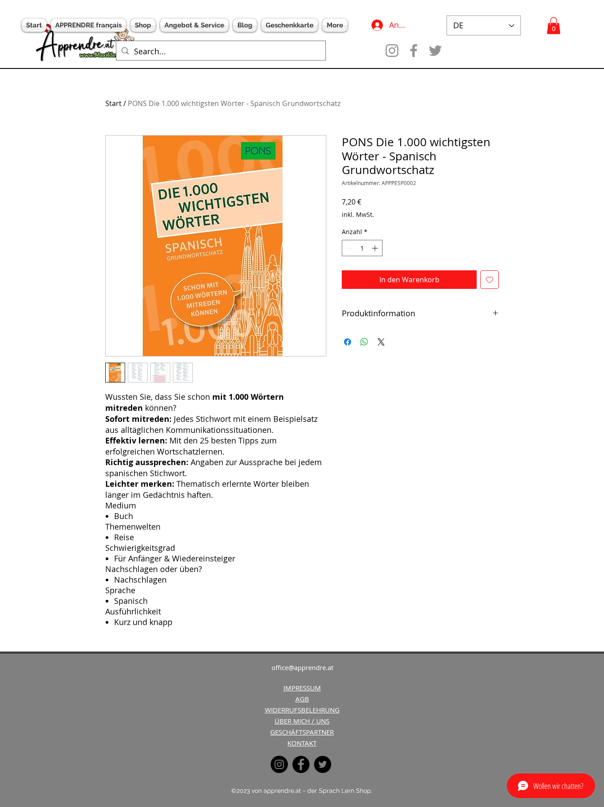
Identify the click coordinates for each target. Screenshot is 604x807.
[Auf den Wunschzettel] (489, 279)
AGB (302, 698)
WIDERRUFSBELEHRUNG (302, 709)
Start (113, 103)
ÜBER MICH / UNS (302, 720)
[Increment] (375, 248)
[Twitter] (435, 50)
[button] (554, 25)
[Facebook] (413, 50)
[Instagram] (392, 50)
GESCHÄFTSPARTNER (302, 731)
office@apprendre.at (302, 667)
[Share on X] (381, 342)
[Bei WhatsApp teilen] (364, 342)
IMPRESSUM (302, 687)
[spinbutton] (362, 248)
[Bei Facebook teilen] (347, 342)
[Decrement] (348, 248)
